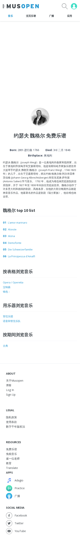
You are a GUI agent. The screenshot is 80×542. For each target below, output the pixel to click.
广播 (51, 16)
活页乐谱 (31, 16)
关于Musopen (14, 380)
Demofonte (14, 243)
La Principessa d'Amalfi (21, 256)
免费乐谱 (11, 449)
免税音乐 (11, 454)
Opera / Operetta (13, 282)
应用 (69, 16)
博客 (8, 385)
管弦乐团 (8, 316)
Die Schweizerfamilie (20, 249)
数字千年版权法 (15, 426)
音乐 (10, 16)
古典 (5, 345)
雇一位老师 (13, 458)
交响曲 (6, 287)
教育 (8, 463)
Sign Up (11, 394)
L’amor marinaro (17, 222)
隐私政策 (11, 417)
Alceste (12, 229)
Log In (10, 390)
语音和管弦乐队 (12, 321)
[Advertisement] (40, 61)
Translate (12, 468)
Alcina (11, 236)
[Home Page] (21, 6)
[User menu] (74, 6)
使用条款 (11, 422)
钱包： (6, 291)
